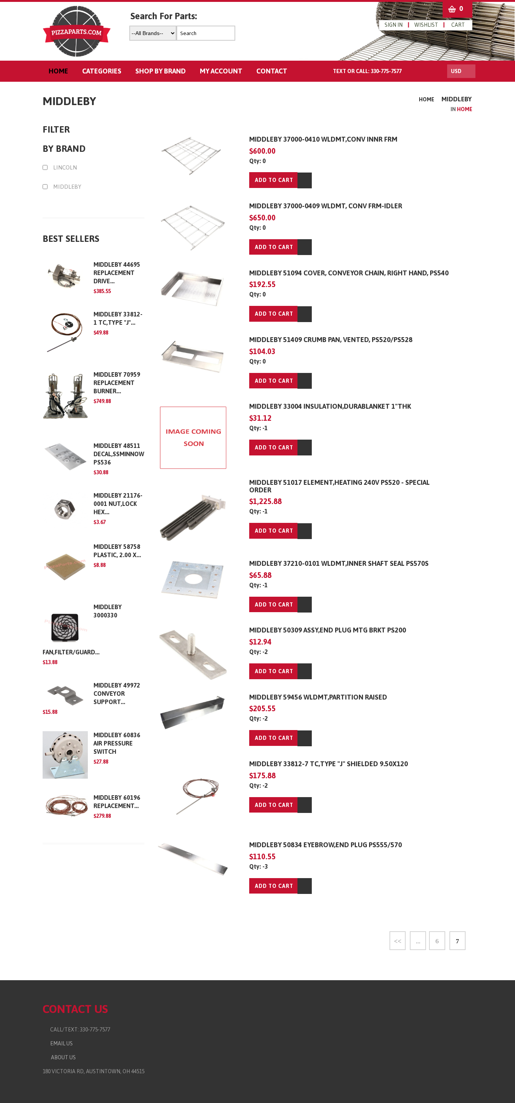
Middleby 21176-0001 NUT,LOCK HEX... (118, 503)
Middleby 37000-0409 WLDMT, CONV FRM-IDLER (325, 206)
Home (426, 99)
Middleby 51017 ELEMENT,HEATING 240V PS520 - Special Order (339, 486)
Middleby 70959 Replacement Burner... (116, 382)
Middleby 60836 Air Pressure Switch (116, 743)
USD (456, 71)
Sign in (394, 24)
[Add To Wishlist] (304, 180)
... (418, 941)
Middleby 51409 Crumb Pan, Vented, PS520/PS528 (330, 340)
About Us (62, 1057)
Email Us (60, 1043)
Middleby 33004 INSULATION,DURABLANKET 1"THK (330, 406)
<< (398, 941)
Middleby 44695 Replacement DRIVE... (116, 272)
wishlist (426, 24)
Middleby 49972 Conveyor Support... (116, 693)
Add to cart (274, 180)
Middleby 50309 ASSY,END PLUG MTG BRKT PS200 (327, 630)
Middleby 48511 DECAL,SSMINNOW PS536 (118, 454)
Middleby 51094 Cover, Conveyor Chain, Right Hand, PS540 (349, 273)
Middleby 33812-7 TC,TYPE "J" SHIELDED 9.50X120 (328, 764)
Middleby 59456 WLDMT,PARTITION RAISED (318, 697)
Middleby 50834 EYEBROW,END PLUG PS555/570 (325, 845)
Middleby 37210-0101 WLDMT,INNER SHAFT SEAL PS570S (339, 563)
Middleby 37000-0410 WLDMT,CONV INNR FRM (323, 139)
